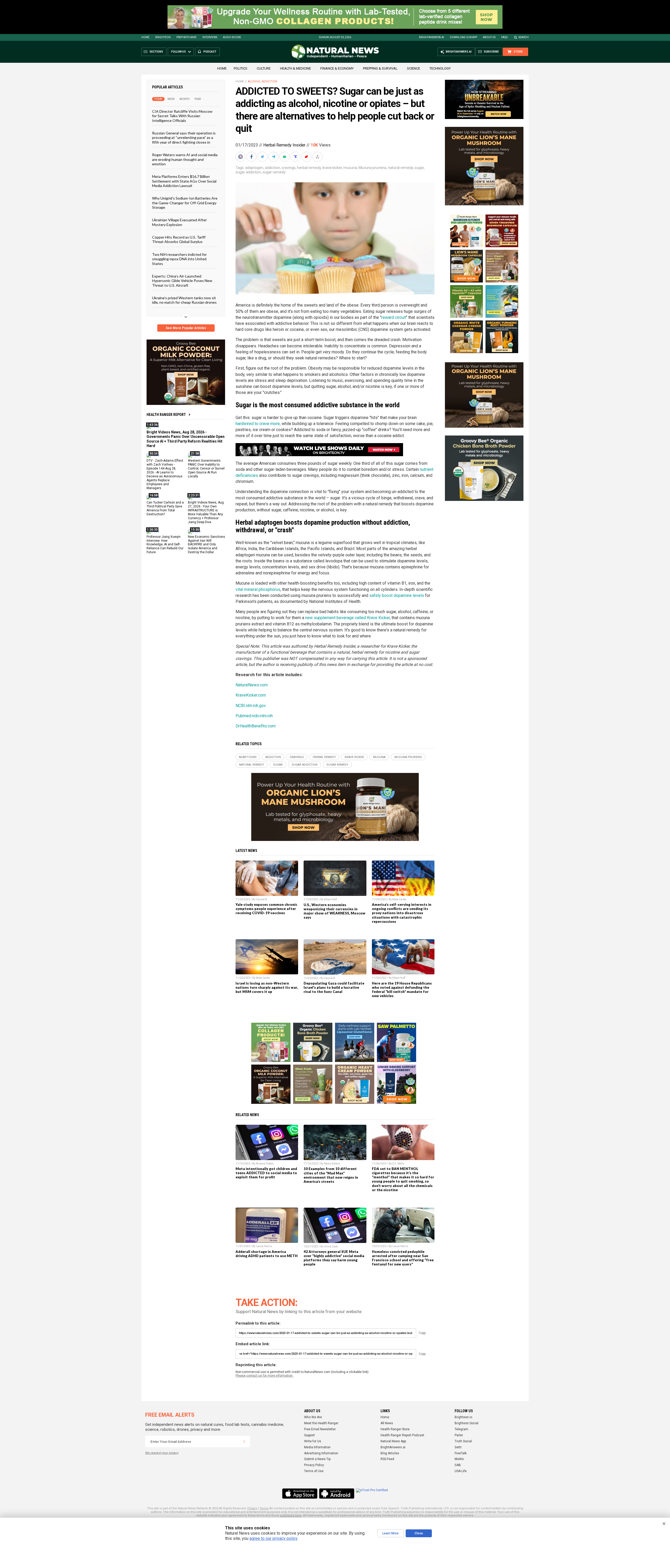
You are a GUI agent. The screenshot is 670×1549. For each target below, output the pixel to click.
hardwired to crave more (258, 423)
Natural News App (393, 1441)
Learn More (390, 1533)
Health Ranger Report (166, 414)
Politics (240, 68)
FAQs (504, 37)
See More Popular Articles (186, 328)
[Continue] (244, 1441)
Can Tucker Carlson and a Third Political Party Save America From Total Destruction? (165, 508)
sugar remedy (274, 172)
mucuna (350, 168)
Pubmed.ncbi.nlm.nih (254, 715)
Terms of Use (313, 1471)
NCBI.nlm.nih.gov (251, 705)
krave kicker (332, 168)
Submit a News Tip (317, 1459)
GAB (458, 1465)
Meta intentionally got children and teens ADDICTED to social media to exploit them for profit (266, 1173)
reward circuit (393, 317)
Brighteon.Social (466, 1423)
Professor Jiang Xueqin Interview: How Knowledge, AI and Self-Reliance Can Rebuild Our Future (165, 544)
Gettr (458, 1447)
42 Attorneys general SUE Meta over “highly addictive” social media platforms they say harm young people (334, 1258)
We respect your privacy (161, 1453)
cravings (288, 168)
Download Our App (463, 37)
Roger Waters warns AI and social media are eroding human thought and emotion (184, 159)
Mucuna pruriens (372, 168)
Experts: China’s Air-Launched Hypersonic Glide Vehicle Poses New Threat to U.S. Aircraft (182, 280)
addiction (272, 168)
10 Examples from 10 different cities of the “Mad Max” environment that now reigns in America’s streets (331, 1175)
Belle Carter (399, 899)
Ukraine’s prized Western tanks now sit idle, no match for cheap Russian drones (184, 300)
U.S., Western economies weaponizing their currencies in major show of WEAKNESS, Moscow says (334, 911)
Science (413, 68)
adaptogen (254, 168)
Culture (264, 68)
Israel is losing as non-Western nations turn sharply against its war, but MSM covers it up (267, 987)
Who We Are (313, 1417)
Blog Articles (390, 1453)
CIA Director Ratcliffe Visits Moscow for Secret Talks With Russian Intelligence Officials (182, 116)
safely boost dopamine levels (396, 595)
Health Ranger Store (395, 1429)
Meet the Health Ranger (321, 1423)
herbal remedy (309, 168)
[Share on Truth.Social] (296, 157)
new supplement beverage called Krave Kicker (347, 617)
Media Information (317, 1447)
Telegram (461, 1429)
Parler (459, 1435)
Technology (440, 68)
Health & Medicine (295, 68)
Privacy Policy (314, 1465)
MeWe (459, 1459)
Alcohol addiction (262, 81)
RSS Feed (387, 1459)
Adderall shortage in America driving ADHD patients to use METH (267, 1254)
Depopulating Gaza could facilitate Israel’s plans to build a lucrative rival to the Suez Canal (334, 987)
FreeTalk (461, 1453)
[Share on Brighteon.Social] (241, 157)
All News (387, 1423)
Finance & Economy (337, 68)
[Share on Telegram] (274, 157)
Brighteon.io (463, 1417)
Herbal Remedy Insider (284, 145)
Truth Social (463, 1441)
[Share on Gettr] (307, 157)
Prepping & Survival (380, 68)
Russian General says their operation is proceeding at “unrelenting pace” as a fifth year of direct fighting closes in (184, 137)
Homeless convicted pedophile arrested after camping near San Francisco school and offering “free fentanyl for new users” (403, 1258)
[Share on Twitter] (263, 157)
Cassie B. (262, 899)
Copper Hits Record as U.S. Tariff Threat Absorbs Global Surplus (178, 239)
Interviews (209, 37)
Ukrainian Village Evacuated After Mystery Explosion (179, 222)
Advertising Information (321, 1453)
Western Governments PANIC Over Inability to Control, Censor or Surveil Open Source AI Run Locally (206, 468)
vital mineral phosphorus (258, 589)
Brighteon (163, 37)
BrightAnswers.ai (431, 37)
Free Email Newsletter (320, 1429)
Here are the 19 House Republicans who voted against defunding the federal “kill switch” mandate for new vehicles (402, 989)
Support (309, 1435)
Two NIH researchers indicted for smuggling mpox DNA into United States (179, 258)
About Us (489, 37)
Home (145, 37)
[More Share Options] (317, 157)
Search (523, 37)
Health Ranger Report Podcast (402, 1435)
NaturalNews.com (252, 684)
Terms (264, 1508)
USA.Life (461, 1471)
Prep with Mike (186, 37)
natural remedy (400, 168)
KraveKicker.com (251, 695)
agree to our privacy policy (273, 1538)
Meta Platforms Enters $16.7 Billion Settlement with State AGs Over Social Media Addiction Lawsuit (184, 181)
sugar (419, 168)
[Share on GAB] (285, 157)
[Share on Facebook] (252, 157)
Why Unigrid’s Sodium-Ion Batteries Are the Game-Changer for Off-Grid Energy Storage (184, 203)
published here (291, 1515)
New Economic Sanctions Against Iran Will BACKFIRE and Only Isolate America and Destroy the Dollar (206, 544)
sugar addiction (248, 172)
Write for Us (312, 1441)
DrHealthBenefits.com (256, 725)
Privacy (252, 1508)
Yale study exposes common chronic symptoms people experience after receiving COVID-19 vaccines (266, 908)
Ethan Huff (330, 899)
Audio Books (232, 37)
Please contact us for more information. (264, 1375)
